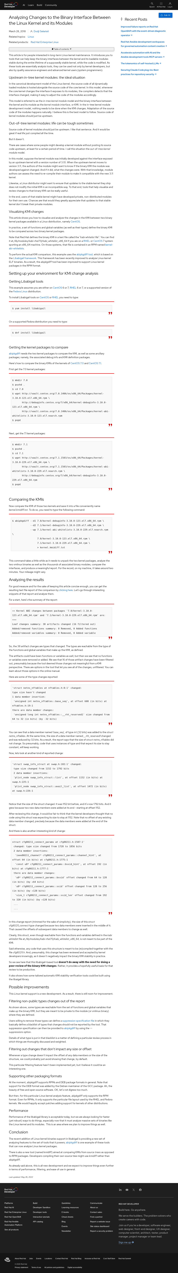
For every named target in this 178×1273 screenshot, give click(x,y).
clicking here (66, 590)
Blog (63, 1221)
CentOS (75, 221)
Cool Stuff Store (109, 1259)
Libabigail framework (24, 258)
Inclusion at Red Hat (92, 1259)
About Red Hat (20, 1259)
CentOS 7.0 (77, 363)
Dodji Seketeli (41, 31)
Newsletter (66, 1231)
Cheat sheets (67, 1217)
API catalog (38, 1221)
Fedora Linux (20, 291)
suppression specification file (78, 1020)
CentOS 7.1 (95, 363)
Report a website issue (100, 1221)
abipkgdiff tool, (84, 254)
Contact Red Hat (61, 1259)
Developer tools (40, 1212)
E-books (65, 1212)
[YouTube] (127, 1190)
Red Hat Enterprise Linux (45, 42)
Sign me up (125, 1242)
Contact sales (96, 1212)
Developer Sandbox (41, 1207)
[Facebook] (140, 1190)
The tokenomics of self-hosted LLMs (140, 63)
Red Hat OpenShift (12, 1217)
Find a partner (96, 1217)
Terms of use (36, 1267)
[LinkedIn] (120, 1190)
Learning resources (70, 1207)
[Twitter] (133, 1190)
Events (65, 1226)
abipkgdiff (14, 353)
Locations (48, 1259)
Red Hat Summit (124, 1259)
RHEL (86, 241)
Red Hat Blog (76, 1259)
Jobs (31, 1259)
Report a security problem (101, 1231)
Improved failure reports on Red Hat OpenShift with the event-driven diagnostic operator (143, 31)
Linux (31, 36)
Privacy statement (21, 1267)
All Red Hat (161, 7)
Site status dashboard (99, 1226)
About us (94, 1207)
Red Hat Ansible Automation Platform (13, 1223)
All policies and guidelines (54, 1267)
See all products (11, 1229)
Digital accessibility (75, 1267)
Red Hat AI (9, 1207)
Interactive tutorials (41, 1217)
